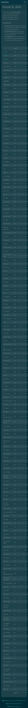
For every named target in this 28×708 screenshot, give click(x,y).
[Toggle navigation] (25, 2)
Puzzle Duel (5, 2)
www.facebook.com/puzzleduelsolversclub (15, 700)
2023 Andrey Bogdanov (14, 706)
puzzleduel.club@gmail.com (14, 703)
